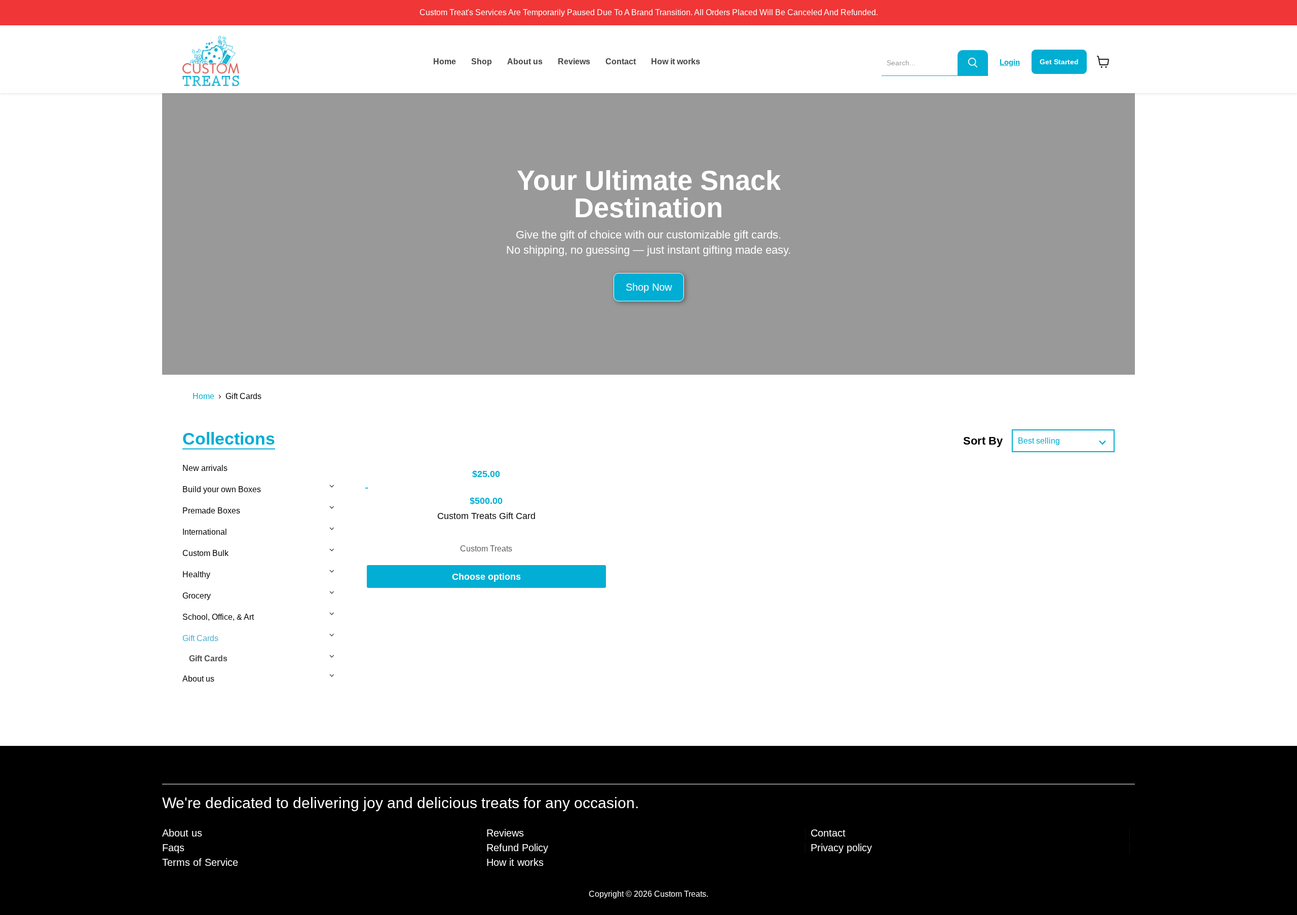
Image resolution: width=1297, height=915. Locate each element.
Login (1010, 62)
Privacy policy (841, 847)
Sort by (983, 440)
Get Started (1059, 62)
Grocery (196, 595)
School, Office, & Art (218, 617)
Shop (481, 61)
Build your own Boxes (221, 489)
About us (525, 61)
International (204, 532)
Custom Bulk (205, 553)
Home (444, 61)
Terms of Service (200, 862)
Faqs (173, 847)
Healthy (196, 574)
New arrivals (204, 468)
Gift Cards (200, 638)
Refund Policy (517, 847)
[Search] (973, 62)
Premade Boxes (211, 510)
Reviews (574, 61)
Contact (620, 61)
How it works (675, 61)
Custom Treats (486, 548)
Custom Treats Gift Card (486, 516)
